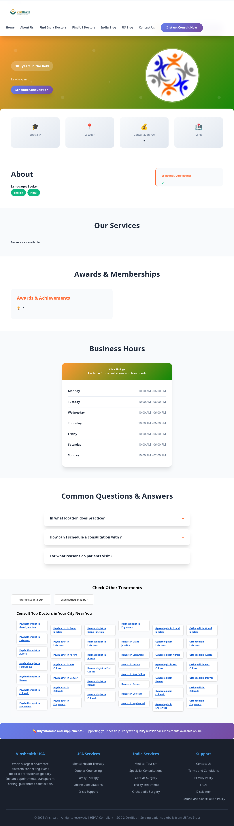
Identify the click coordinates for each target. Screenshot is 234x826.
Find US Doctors (83, 27)
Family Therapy (88, 778)
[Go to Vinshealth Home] (19, 13)
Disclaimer (203, 792)
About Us (27, 27)
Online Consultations (88, 785)
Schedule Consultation (31, 90)
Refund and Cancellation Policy (203, 799)
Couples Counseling (88, 771)
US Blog (127, 27)
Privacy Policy (203, 778)
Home (10, 27)
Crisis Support (88, 792)
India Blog (108, 27)
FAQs (203, 785)
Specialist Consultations (145, 771)
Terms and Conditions (203, 771)
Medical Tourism (146, 764)
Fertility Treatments (146, 785)
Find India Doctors (52, 27)
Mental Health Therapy (88, 764)
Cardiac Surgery (146, 778)
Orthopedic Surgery (146, 792)
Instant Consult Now (182, 27)
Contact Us (147, 27)
